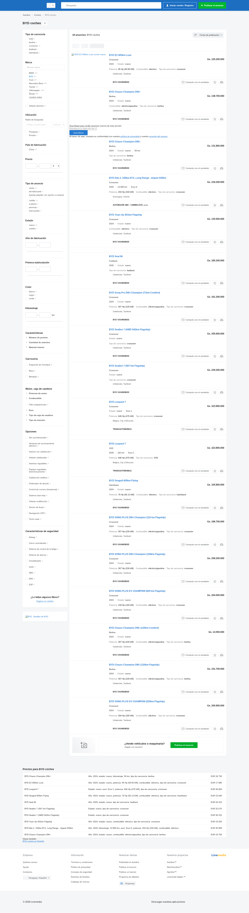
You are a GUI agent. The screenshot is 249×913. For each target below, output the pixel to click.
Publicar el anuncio (184, 745)
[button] (214, 82)
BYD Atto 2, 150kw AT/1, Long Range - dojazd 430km (137, 178)
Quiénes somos (30, 862)
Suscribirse (78, 133)
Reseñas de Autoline (80, 877)
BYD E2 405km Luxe (120, 55)
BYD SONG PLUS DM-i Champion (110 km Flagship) (137, 517)
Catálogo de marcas (80, 882)
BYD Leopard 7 (117, 402)
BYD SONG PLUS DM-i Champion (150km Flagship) (137, 554)
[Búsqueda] (64, 5)
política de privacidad (130, 136)
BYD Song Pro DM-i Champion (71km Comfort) (134, 292)
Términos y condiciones (82, 862)
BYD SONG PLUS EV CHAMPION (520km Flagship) (137, 701)
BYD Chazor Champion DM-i (124, 92)
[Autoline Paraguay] (33, 5)
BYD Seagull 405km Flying (123, 480)
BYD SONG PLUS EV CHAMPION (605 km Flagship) (137, 591)
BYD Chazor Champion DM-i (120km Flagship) (134, 664)
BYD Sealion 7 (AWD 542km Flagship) (129, 329)
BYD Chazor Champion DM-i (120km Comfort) (134, 628)
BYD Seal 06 (116, 256)
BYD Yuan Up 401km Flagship (125, 215)
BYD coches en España (33, 841)
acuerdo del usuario (158, 136)
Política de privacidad (80, 867)
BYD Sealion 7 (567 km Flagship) (127, 366)
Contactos (27, 872)
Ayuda (26, 867)
